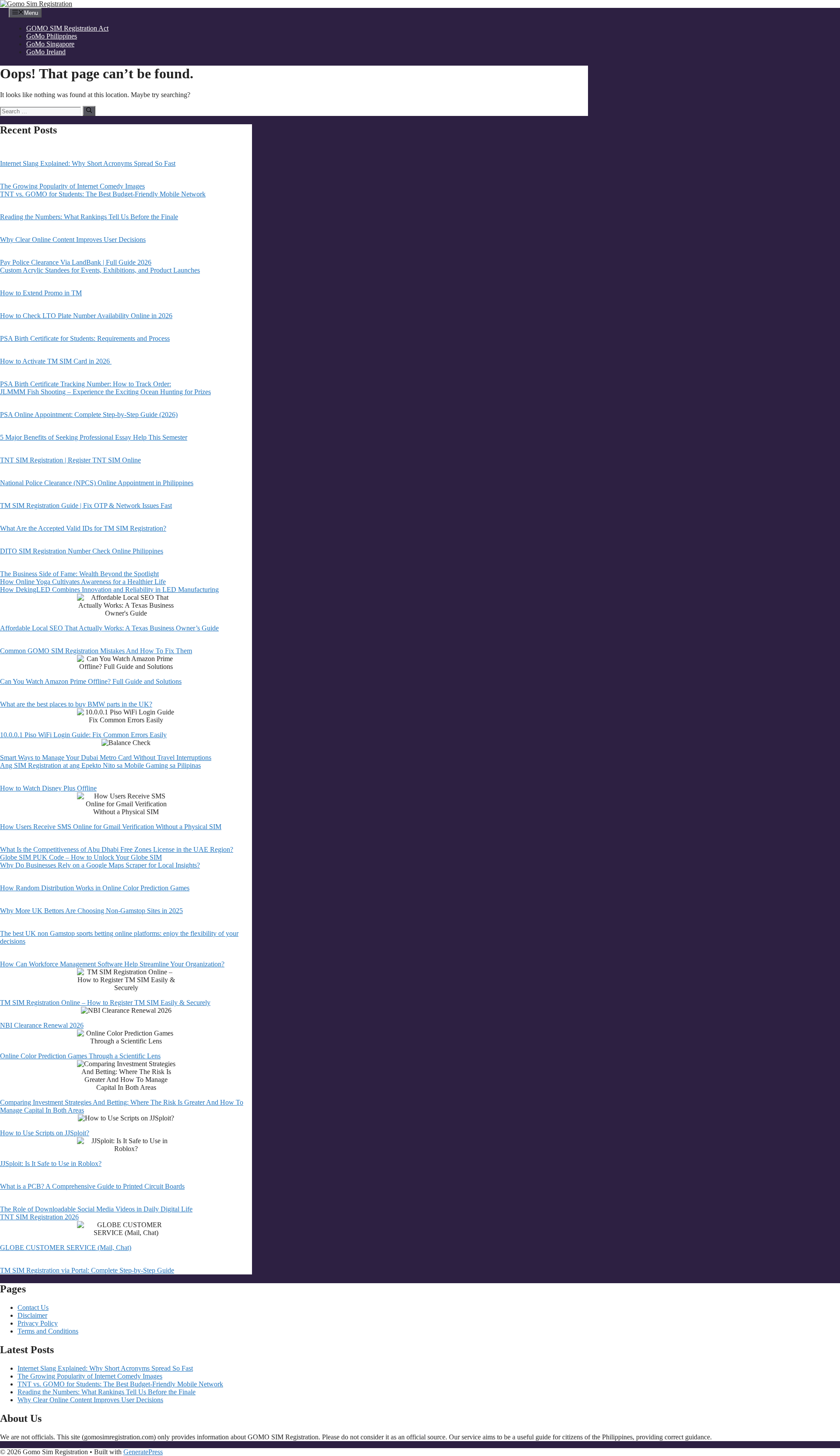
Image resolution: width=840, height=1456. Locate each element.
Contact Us (33, 1307)
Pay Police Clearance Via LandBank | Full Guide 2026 (75, 262)
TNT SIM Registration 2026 (39, 1217)
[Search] (89, 111)
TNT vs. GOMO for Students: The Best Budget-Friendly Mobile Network (103, 194)
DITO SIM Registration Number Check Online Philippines (81, 551)
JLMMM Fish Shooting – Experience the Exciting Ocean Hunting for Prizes (105, 392)
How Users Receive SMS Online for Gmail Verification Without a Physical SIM (110, 826)
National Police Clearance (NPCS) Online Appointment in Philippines (96, 482)
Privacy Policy (38, 1323)
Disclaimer (32, 1315)
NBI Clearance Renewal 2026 (42, 1025)
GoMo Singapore (50, 44)
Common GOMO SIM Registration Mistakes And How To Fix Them (96, 650)
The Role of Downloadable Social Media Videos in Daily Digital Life (96, 1209)
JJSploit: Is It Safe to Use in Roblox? (51, 1163)
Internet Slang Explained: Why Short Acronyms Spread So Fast (87, 163)
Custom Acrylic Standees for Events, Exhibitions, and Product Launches (100, 270)
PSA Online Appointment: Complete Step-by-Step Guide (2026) (89, 414)
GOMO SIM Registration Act (67, 28)
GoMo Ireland (46, 52)
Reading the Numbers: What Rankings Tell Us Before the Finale (89, 216)
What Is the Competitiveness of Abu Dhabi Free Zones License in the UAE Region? (116, 849)
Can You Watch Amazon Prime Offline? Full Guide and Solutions (91, 681)
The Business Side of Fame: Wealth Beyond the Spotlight (79, 574)
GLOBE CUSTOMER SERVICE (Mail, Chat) (65, 1247)
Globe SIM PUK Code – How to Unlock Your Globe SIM (81, 857)
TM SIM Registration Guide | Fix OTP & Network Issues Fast (86, 505)
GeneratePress (143, 1452)
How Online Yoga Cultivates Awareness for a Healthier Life (83, 581)
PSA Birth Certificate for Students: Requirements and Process (85, 338)
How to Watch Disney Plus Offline (48, 788)
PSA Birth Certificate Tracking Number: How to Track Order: (85, 384)
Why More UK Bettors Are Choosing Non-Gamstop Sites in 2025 (91, 910)
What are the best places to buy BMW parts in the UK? (76, 704)
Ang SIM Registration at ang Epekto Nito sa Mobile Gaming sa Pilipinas (100, 765)
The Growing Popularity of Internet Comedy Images (72, 186)
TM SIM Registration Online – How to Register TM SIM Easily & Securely (105, 1002)
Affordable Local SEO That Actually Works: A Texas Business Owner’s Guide (109, 628)
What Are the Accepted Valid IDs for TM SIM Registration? (83, 528)
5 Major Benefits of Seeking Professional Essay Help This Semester (93, 437)
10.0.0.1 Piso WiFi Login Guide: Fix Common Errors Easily (83, 734)
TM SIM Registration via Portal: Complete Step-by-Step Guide (87, 1270)
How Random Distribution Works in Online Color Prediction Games (94, 888)
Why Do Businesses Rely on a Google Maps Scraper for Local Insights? (100, 865)
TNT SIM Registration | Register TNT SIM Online (70, 460)
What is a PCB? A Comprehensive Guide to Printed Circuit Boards (92, 1186)
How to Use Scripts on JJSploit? (44, 1133)
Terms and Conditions (48, 1331)
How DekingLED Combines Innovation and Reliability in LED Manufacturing (109, 589)
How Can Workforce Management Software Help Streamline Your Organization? (112, 964)
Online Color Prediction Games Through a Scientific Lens (80, 1056)
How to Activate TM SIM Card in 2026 (56, 361)
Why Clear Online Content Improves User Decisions (73, 239)
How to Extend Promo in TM (41, 293)
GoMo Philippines (51, 36)
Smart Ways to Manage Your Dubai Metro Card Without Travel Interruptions (105, 757)
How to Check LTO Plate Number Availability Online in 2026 (86, 315)
